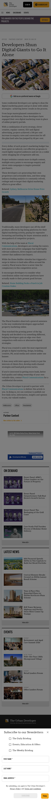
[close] (47, 732)
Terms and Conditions (33, 789)
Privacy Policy (15, 789)
